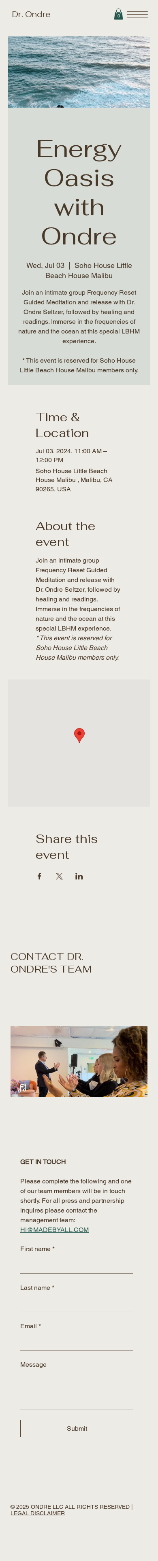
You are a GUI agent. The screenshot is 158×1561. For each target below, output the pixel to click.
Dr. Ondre (30, 14)
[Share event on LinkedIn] (79, 876)
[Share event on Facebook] (39, 876)
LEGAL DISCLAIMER (38, 1513)
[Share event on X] (59, 876)
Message (33, 1364)
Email (30, 1326)
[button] (118, 13)
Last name (37, 1287)
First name (37, 1249)
